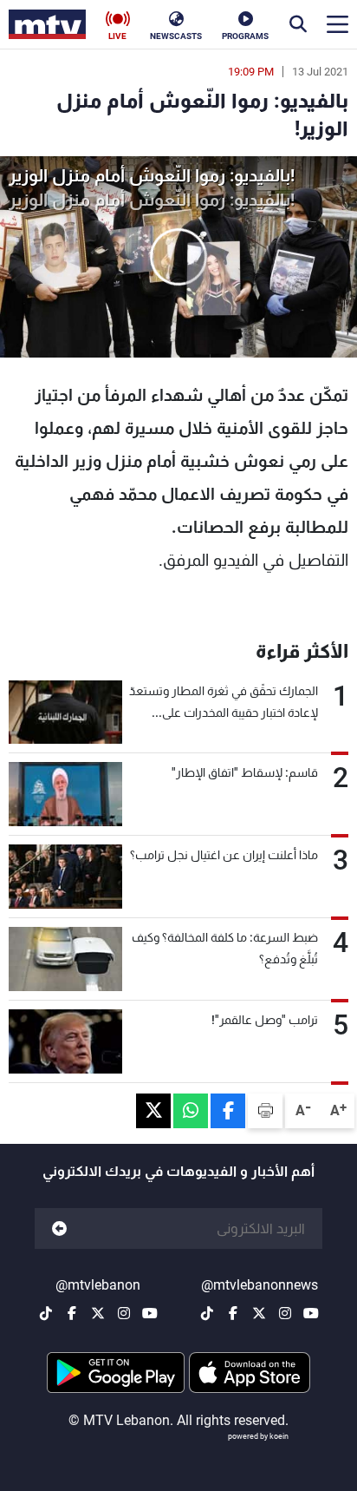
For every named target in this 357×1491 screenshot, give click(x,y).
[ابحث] (298, 24)
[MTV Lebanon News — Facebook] (233, 1313)
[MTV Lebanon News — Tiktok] (207, 1313)
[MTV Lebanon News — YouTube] (311, 1313)
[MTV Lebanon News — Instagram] (285, 1313)
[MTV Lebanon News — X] (259, 1313)
